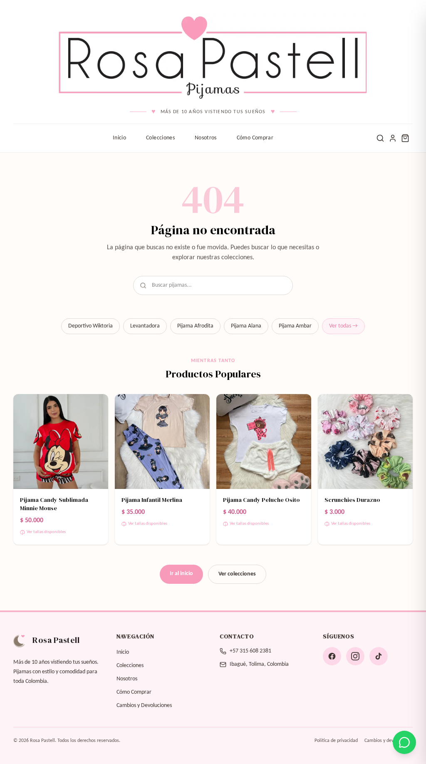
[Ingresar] (393, 138)
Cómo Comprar (255, 138)
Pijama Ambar (295, 326)
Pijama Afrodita (195, 326)
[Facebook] (332, 656)
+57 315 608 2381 (250, 651)
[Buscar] (380, 138)
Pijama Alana (246, 326)
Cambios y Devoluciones (144, 705)
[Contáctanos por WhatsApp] (404, 742)
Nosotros (206, 138)
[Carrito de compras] (405, 138)
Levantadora (145, 326)
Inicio (119, 138)
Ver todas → (343, 326)
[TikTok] (378, 656)
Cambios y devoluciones (388, 740)
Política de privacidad (336, 740)
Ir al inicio (181, 574)
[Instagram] (355, 656)
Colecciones (160, 138)
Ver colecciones (237, 574)
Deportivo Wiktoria (90, 326)
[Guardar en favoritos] (96, 405)
